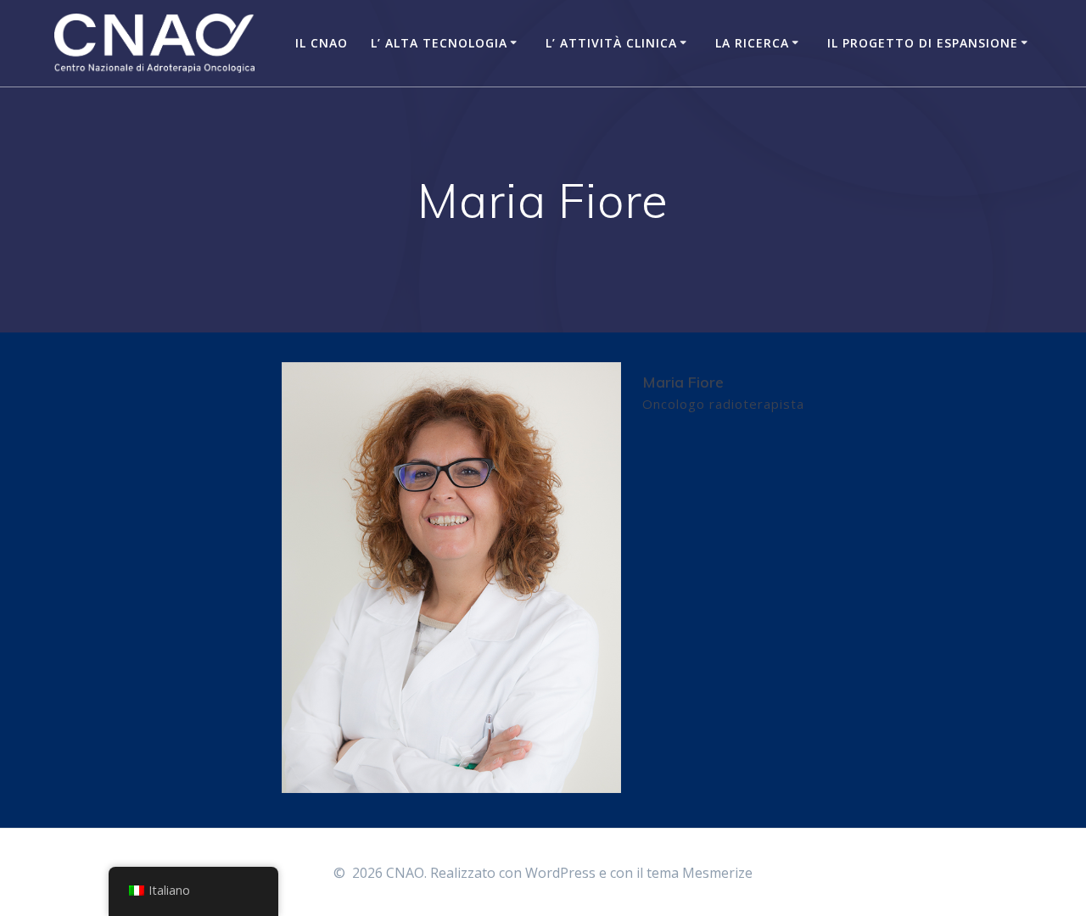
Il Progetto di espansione (922, 43)
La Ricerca (752, 43)
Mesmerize (717, 872)
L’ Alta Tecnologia (439, 43)
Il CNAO (321, 43)
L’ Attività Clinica (611, 43)
